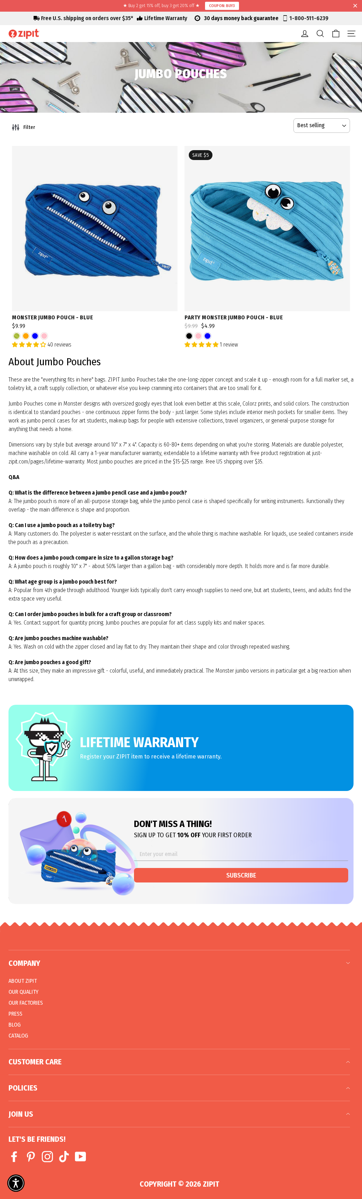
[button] (16, 1183)
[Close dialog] (331, 511)
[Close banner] (355, 6)
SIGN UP (260, 659)
